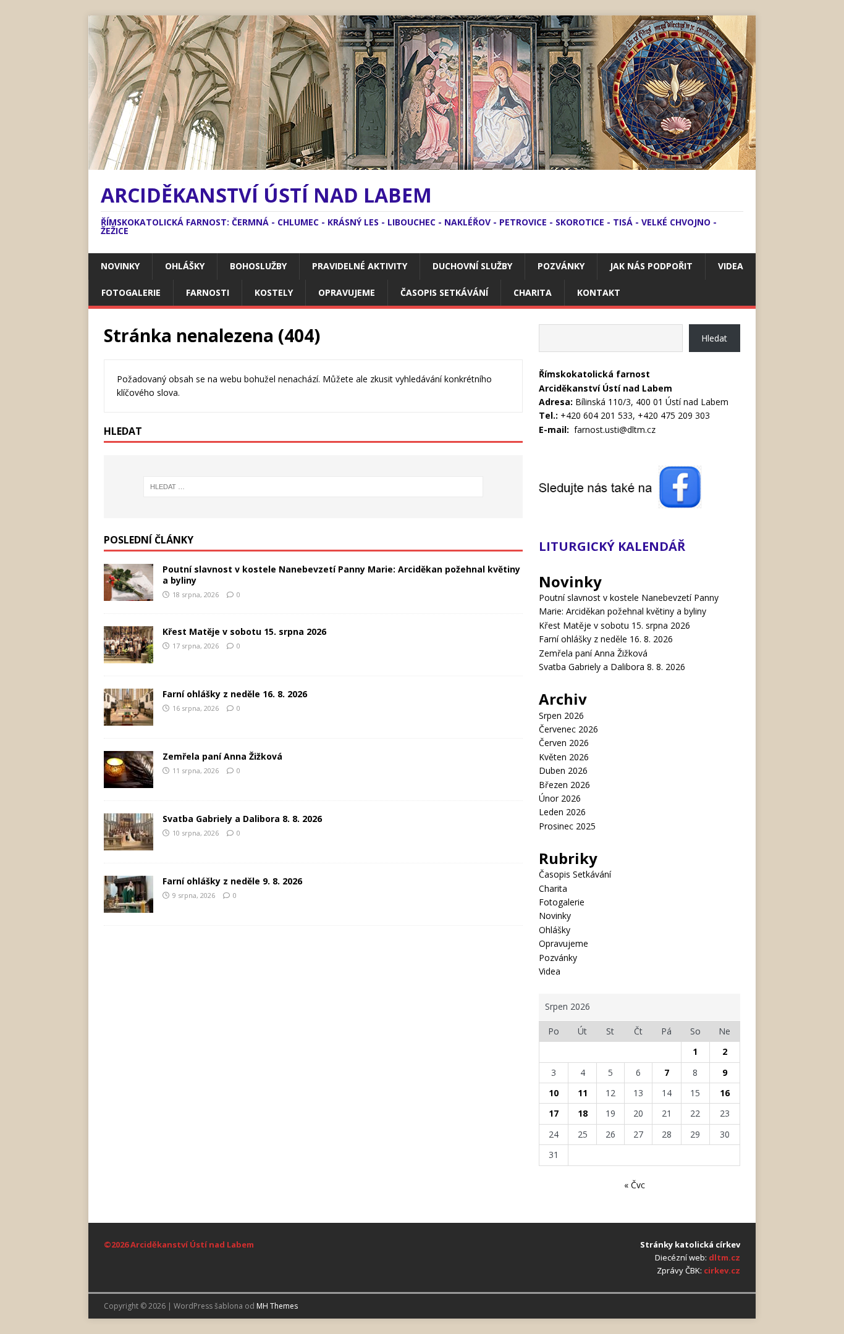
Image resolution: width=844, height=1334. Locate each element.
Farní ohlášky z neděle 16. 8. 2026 (234, 694)
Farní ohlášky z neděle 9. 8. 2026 (232, 881)
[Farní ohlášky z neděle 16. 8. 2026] (128, 718)
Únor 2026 (560, 798)
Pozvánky (561, 266)
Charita (532, 292)
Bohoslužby (258, 266)
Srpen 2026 (561, 715)
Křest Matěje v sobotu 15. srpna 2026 (244, 631)
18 (583, 1113)
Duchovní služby (472, 266)
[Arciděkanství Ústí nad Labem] (422, 163)
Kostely (274, 292)
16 (725, 1093)
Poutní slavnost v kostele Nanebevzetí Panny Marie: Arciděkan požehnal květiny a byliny (341, 574)
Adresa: (556, 402)
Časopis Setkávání (444, 292)
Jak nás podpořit (651, 266)
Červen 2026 (564, 743)
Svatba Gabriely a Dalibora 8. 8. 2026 (242, 818)
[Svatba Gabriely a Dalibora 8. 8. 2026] (128, 843)
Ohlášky (185, 266)
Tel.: (548, 415)
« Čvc (634, 1185)
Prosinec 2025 (567, 826)
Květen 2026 (564, 757)
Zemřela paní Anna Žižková (222, 756)
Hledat (714, 338)
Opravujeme (346, 292)
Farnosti (207, 292)
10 (554, 1093)
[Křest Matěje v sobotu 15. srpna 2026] (128, 655)
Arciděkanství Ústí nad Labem (192, 1244)
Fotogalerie (131, 292)
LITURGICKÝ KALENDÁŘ (612, 546)
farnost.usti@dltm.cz (615, 429)
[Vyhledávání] (313, 486)
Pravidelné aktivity (359, 266)
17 (554, 1113)
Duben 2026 (563, 770)
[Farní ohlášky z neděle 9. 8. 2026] (128, 905)
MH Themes (277, 1306)
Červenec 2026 (568, 729)
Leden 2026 (562, 812)
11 (583, 1093)
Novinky (120, 266)
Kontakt (598, 292)
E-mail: (554, 429)
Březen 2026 (564, 785)
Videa (730, 266)
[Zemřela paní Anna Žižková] (128, 780)
